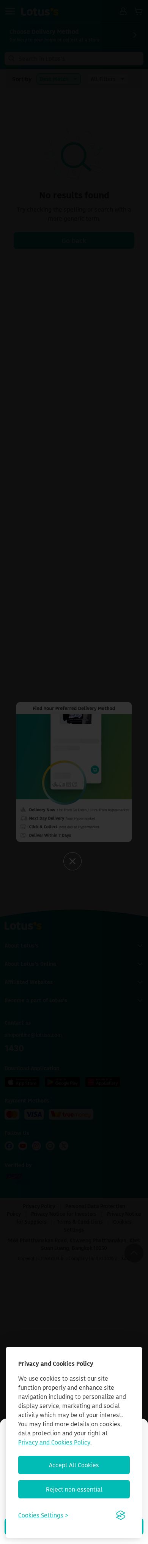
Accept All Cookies (74, 1465)
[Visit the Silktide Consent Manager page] (121, 1515)
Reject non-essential (74, 1489)
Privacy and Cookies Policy (54, 1442)
